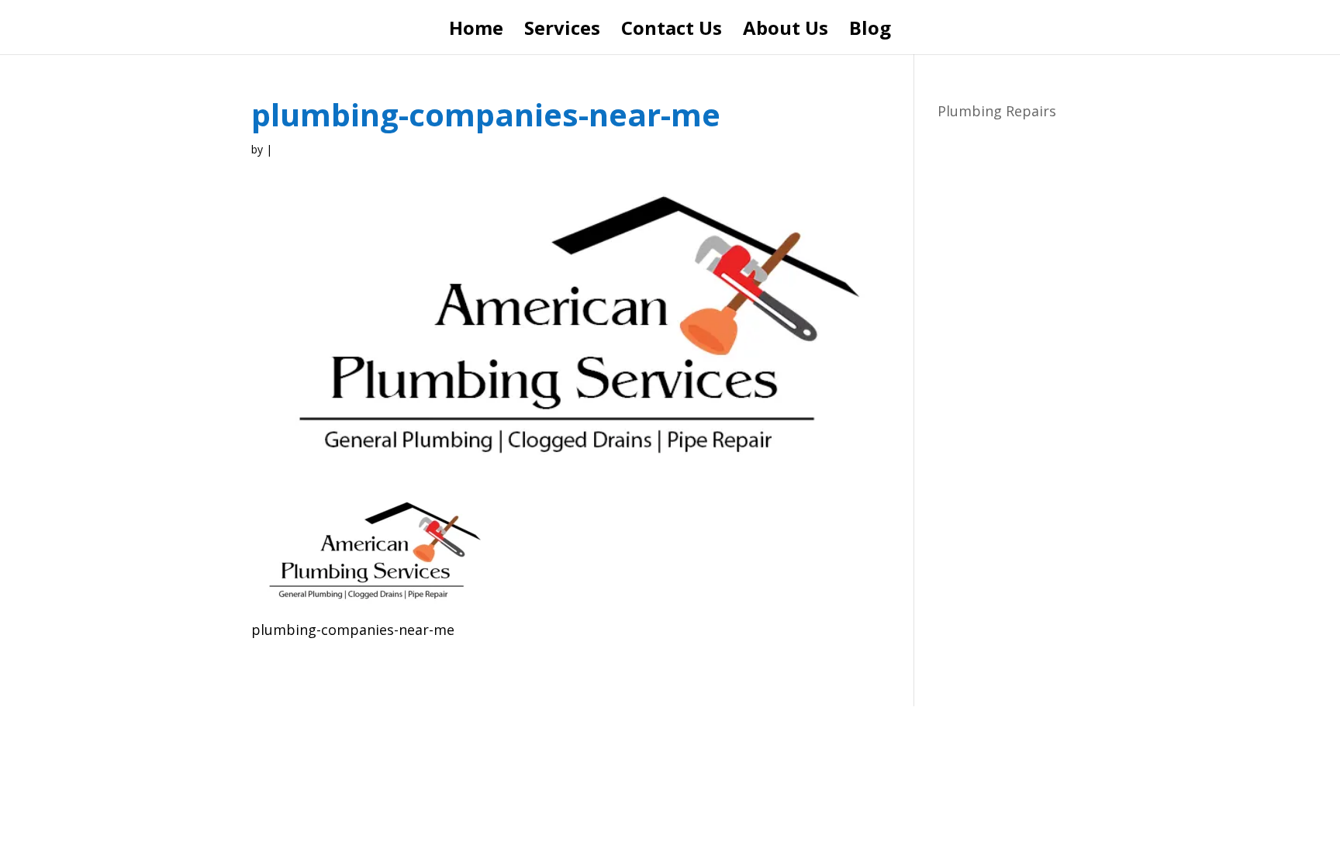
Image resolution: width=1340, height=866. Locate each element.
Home (476, 31)
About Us (785, 31)
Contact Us (671, 31)
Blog (870, 31)
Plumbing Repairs (997, 111)
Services (562, 31)
